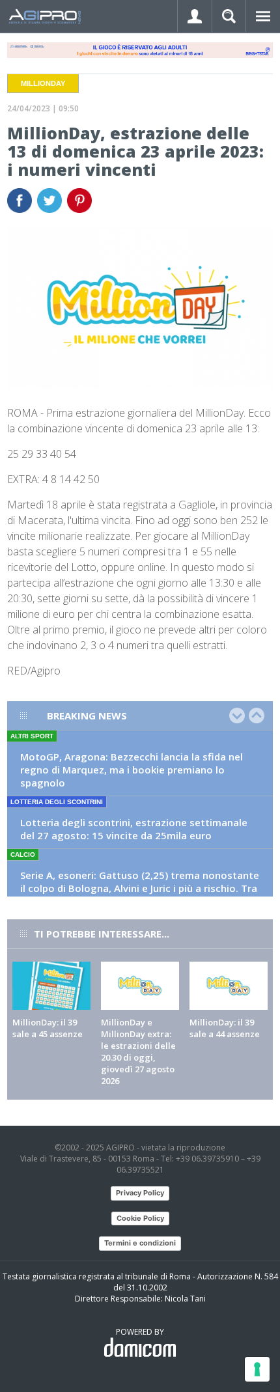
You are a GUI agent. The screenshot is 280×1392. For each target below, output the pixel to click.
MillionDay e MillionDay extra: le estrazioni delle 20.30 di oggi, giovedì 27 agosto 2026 (138, 1051)
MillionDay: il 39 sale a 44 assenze (224, 1028)
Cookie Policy (140, 1218)
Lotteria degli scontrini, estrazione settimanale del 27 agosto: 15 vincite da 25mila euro (133, 829)
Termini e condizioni (140, 1242)
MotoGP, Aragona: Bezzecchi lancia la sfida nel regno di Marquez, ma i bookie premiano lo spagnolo (131, 769)
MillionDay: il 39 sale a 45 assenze (47, 1028)
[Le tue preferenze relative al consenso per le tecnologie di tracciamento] (257, 1369)
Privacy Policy (140, 1192)
